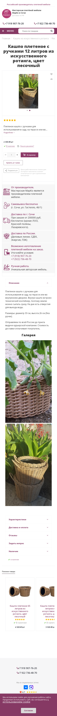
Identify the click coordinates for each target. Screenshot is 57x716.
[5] (15, 120)
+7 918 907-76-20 (14, 23)
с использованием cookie (26, 700)
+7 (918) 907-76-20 (21, 255)
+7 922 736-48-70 (45, 23)
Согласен (28, 710)
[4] (12, 120)
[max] (31, 687)
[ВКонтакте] (26, 687)
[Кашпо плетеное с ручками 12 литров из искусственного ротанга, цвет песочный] (28, 91)
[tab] (9, 132)
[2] (7, 120)
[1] (5, 120)
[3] (10, 120)
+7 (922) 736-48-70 (21, 259)
